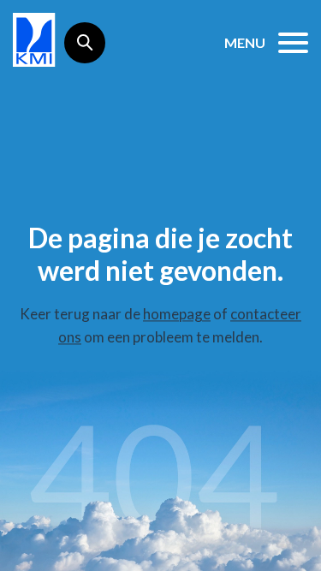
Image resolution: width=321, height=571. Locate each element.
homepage (177, 315)
